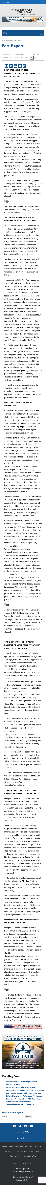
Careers (8, 1151)
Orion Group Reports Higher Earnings (21, 1087)
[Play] (32, 58)
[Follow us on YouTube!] (31, 1126)
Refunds (24, 1151)
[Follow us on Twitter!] (20, 1126)
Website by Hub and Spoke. (23, 1163)
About (11, 1146)
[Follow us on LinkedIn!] (25, 1126)
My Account (29, 1146)
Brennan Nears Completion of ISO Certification (25, 1090)
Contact (16, 1151)
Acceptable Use (30, 1156)
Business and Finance (11, 41)
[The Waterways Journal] (23, 11)
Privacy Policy (34, 1151)
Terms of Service (16, 1156)
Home (4, 1146)
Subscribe (19, 1146)
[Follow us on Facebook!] (14, 1126)
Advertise (38, 1146)
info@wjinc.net (23, 1138)
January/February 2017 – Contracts (20, 1104)
